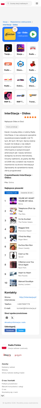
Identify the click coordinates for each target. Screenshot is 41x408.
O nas (4, 389)
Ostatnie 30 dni (26, 193)
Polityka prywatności (9, 384)
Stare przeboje (11, 127)
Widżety (5, 370)
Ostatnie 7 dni (11, 193)
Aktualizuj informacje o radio (15, 322)
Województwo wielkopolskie (20, 22)
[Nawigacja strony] (37, 3)
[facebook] (7, 317)
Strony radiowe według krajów (13, 373)
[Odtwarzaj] (33, 34)
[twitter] (12, 317)
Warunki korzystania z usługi (12, 386)
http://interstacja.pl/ (27, 297)
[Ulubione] (15, 29)
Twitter (21, 330)
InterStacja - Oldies (10, 25)
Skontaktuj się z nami (10, 392)
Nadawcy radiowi (8, 367)
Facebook (10, 330)
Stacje (5, 22)
